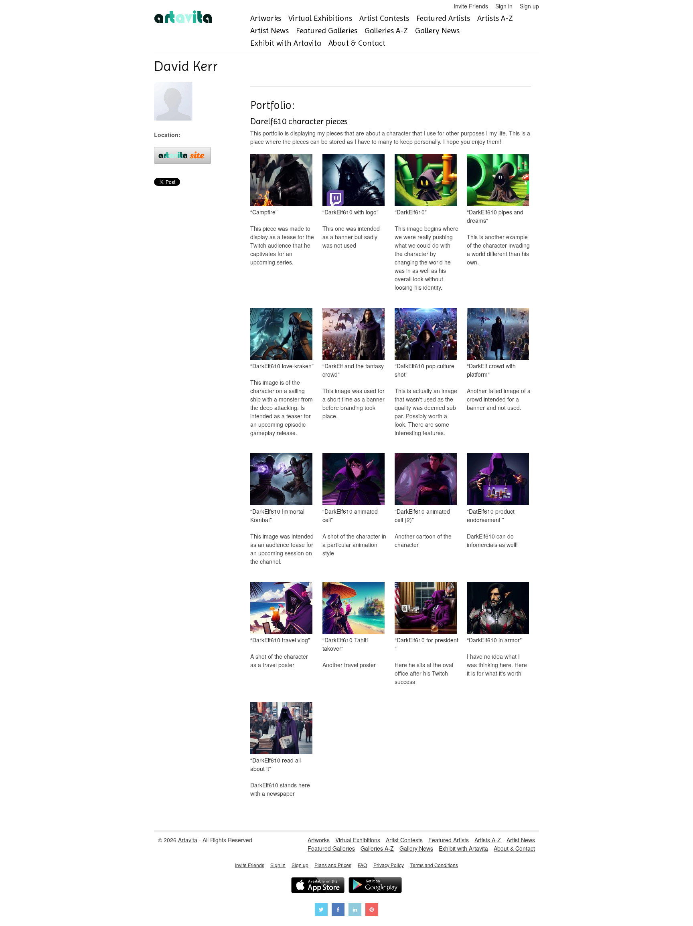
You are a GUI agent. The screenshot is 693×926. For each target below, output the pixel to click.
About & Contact (356, 43)
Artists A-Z (495, 18)
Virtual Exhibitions (320, 18)
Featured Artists (443, 18)
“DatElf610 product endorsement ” (491, 515)
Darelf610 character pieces (299, 121)
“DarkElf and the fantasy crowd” (353, 370)
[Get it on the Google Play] (375, 886)
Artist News (269, 30)
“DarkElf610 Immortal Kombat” (277, 515)
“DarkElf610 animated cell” (350, 515)
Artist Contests (384, 18)
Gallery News (437, 30)
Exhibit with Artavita (285, 43)
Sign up (529, 6)
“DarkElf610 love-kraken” (282, 366)
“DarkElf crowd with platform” (491, 370)
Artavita (187, 840)
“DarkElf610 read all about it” (275, 764)
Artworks (265, 18)
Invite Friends (471, 6)
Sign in (504, 6)
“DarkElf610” (411, 212)
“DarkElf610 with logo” (350, 212)
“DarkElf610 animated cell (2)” (422, 515)
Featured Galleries (326, 30)
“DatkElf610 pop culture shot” (424, 370)
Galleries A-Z (386, 30)
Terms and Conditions (434, 864)
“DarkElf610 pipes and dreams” (495, 216)
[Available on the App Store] (317, 886)
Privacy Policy (388, 864)
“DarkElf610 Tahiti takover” (345, 644)
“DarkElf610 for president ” (426, 644)
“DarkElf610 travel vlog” (280, 640)
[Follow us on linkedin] (355, 910)
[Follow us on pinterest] (371, 910)
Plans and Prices (332, 864)
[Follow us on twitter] (321, 910)
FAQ (362, 864)
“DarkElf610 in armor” (494, 640)
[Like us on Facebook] (338, 910)
